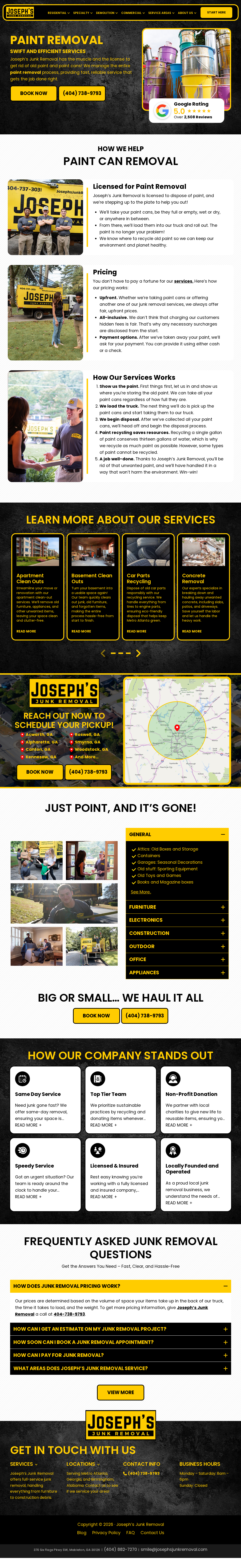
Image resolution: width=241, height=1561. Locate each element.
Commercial (131, 13)
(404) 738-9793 (82, 93)
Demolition (105, 13)
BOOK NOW (33, 93)
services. (183, 281)
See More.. (141, 892)
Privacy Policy (106, 1533)
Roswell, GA (87, 734)
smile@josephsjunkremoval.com (174, 1549)
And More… (87, 757)
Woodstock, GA (91, 749)
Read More (26, 631)
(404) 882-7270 (120, 1549)
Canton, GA (38, 749)
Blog (81, 1533)
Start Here (216, 12)
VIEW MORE (120, 1392)
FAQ (130, 1533)
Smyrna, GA (87, 742)
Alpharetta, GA (42, 742)
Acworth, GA (39, 734)
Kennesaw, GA (41, 757)
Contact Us (152, 1533)
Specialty (81, 13)
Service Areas (159, 13)
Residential (57, 13)
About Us (185, 13)
